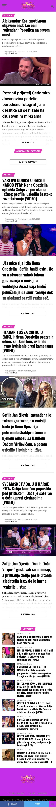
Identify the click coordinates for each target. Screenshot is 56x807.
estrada (14, 54)
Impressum (42, 793)
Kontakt (32, 793)
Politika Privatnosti (17, 793)
